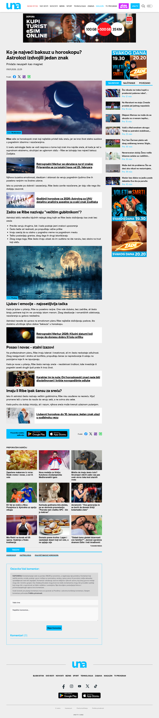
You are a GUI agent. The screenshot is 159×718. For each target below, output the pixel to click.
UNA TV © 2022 (78, 715)
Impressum (68, 708)
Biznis (62, 6)
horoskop (11, 555)
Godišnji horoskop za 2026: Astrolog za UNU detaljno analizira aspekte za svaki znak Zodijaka (67, 199)
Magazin (100, 6)
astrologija (26, 555)
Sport (69, 6)
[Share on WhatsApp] (28, 76)
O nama (57, 708)
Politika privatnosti (98, 708)
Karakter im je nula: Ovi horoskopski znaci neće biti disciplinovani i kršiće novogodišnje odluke (68, 378)
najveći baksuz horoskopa (47, 555)
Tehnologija (80, 6)
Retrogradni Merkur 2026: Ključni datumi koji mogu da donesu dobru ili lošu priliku (64, 335)
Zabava (91, 6)
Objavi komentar (54, 628)
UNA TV (135, 6)
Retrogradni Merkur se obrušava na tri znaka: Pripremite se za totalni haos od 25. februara (64, 165)
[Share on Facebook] (14, 76)
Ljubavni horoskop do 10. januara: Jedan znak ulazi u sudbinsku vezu (68, 415)
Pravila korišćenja (82, 708)
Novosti (54, 6)
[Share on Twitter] (19, 76)
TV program (111, 6)
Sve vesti (44, 6)
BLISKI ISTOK (32, 6)
